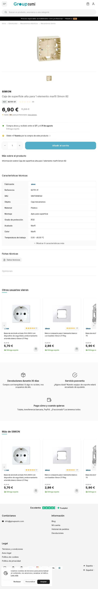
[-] (5, 145)
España (89, 566)
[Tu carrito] (88, 4)
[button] (26, 102)
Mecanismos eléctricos (29, 23)
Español (89, 570)
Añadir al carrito (60, 145)
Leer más (14, 575)
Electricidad (13, 23)
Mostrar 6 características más (50, 243)
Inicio (4, 23)
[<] (4, 325)
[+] (19, 145)
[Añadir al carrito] (35, 349)
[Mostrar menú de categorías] (4, 3)
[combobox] (49, 12)
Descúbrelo (32, 115)
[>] (94, 325)
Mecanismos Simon (48, 23)
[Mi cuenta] (93, 4)
